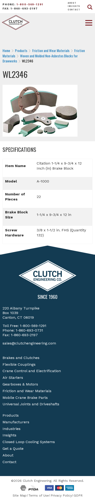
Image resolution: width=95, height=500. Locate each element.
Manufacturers (16, 422)
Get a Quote (13, 448)
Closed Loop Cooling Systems (29, 442)
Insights (74, 6)
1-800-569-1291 (30, 4)
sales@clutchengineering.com (29, 343)
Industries (12, 428)
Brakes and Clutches (21, 358)
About (72, 2)
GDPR (78, 495)
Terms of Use (38, 495)
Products (11, 415)
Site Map (20, 495)
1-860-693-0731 (29, 330)
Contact (74, 9)
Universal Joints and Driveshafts (31, 404)
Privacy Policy (61, 495)
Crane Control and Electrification (32, 371)
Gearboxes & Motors (20, 384)
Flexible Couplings (19, 364)
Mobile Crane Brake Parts (25, 397)
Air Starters (13, 377)
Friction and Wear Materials (27, 391)
